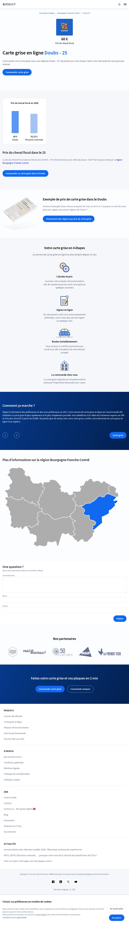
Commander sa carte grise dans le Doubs (25, 173)
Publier (120, 618)
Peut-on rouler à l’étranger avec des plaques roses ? (28, 861)
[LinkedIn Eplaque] (60, 881)
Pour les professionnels (15, 733)
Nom (5, 596)
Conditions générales (14, 762)
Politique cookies (12, 779)
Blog (6, 814)
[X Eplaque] (68, 881)
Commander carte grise (17, 72)
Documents (9, 820)
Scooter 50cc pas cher (14, 738)
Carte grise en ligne (13, 721)
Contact (7, 803)
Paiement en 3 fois (12, 826)
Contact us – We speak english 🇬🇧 (20, 808)
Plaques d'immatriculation (16, 727)
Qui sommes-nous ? (13, 756)
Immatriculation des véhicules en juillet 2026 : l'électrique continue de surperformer (43, 849)
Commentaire (9, 575)
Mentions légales (12, 768)
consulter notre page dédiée (15, 917)
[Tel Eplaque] (119, 4)
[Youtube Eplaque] (75, 881)
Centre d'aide (10, 797)
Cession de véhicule (13, 716)
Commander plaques (80, 689)
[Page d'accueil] (9, 4)
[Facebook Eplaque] (53, 881)
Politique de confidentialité (17, 773)
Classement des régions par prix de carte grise (68, 218)
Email (5, 606)
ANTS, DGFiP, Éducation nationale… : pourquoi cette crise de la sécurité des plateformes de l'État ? (50, 855)
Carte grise (118, 435)
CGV (73, 889)
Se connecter (10, 831)
